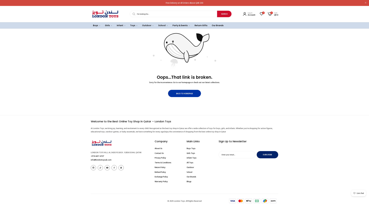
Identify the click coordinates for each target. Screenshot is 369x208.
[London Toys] (105, 14)
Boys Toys (191, 148)
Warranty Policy (161, 181)
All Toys (190, 162)
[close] (365, 3)
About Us (158, 148)
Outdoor (190, 167)
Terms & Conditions (163, 162)
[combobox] (180, 14)
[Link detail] (93, 167)
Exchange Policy (161, 176)
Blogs (189, 181)
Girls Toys (191, 153)
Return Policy (160, 167)
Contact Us (159, 153)
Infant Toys (191, 157)
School (189, 172)
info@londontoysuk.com (101, 159)
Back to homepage (184, 93)
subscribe (267, 154)
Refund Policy (160, 172)
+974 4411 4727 (97, 156)
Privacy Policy (160, 157)
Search (224, 14)
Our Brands (191, 176)
